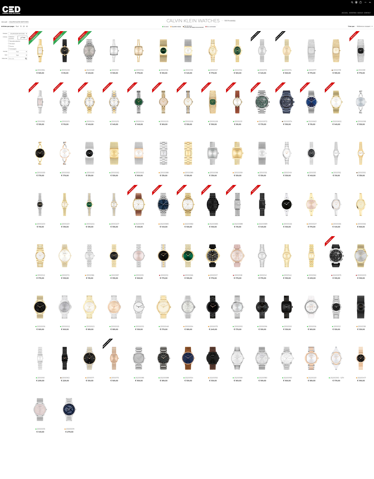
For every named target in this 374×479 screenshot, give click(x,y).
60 (27, 26)
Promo (12, 46)
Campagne (13, 49)
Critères (5, 37)
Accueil (345, 13)
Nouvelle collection (15, 41)
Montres (352, 13)
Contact (367, 13)
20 (24, 26)
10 (21, 26)
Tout (17, 26)
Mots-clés (4, 58)
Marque (5, 33)
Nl (370, 2)
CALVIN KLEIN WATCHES (19, 22)
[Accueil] (11, 11)
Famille (5, 51)
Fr (365, 2)
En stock (12, 43)
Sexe (6, 55)
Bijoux (360, 13)
